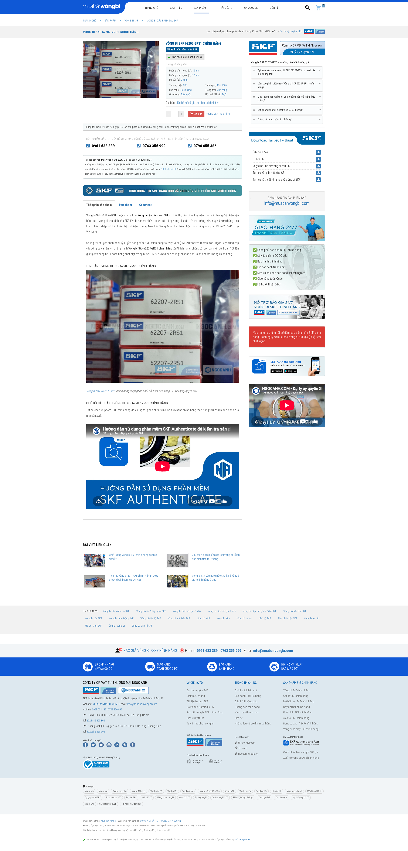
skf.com (242, 748)
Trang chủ (151, 7)
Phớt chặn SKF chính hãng (297, 712)
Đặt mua (197, 114)
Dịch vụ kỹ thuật (195, 718)
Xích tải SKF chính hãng (296, 718)
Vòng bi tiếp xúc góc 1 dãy (187, 611)
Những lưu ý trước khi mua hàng (253, 723)
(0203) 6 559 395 (96, 731)
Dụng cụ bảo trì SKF (142, 625)
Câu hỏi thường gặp (246, 701)
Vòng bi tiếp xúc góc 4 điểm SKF (259, 611)
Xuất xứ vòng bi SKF (220, 797)
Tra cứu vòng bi (281, 797)
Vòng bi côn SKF (93, 618)
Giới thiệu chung (196, 695)
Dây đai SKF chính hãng (296, 706)
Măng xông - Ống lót (294, 791)
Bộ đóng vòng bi (201, 797)
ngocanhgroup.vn (248, 753)
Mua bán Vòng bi (108, 821)
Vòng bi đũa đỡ (156, 791)
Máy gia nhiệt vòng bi (165, 797)
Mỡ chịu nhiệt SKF (314, 791)
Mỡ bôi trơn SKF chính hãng (298, 701)
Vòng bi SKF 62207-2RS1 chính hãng (111, 32)
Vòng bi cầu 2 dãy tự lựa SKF (151, 611)
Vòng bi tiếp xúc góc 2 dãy (222, 611)
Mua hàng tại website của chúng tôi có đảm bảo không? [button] (284, 98)
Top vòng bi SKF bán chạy (131, 804)
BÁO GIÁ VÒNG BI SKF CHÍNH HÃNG (150, 650)
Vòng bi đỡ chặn (188, 791)
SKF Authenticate (169, 169)
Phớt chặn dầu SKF (287, 618)
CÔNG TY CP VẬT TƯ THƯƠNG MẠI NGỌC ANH (161, 821)
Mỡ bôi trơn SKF (93, 625)
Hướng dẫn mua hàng (218, 113)
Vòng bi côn (103, 791)
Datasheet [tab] (125, 205)
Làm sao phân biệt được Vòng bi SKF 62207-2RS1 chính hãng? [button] (284, 85)
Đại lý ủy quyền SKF (197, 690)
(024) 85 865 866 (96, 720)
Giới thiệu (176, 7)
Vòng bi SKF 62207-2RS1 (101, 391)
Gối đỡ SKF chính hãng (295, 695)
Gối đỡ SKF (265, 618)
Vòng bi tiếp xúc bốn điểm (210, 791)
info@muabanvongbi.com (287, 203)
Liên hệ (274, 7)
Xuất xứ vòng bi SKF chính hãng (301, 757)
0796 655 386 (205, 145)
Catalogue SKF (264, 797)
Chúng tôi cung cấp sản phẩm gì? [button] (273, 119)
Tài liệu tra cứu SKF (197, 701)
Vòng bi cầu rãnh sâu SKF (116, 611)
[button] (307, 7)
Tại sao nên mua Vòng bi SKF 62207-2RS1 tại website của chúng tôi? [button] (284, 72)
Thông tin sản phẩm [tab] (99, 205)
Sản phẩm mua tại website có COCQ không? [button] (278, 109)
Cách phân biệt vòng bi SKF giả (300, 752)
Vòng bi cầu (89, 791)
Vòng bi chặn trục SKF (294, 611)
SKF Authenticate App (107, 804)
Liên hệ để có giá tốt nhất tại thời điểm (198, 102)
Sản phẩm (200, 7)
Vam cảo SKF (184, 797)
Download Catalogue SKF (201, 706)
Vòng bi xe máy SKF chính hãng (301, 729)
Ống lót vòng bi (117, 625)
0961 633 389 (103, 145)
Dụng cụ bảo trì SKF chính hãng (300, 723)
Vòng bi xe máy (244, 618)
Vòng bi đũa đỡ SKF (150, 618)
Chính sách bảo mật (246, 690)
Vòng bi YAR (203, 618)
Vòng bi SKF (89, 804)
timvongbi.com (246, 742)
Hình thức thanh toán (247, 712)
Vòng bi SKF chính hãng (296, 690)
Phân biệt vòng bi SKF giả (243, 797)
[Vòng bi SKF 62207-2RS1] (162, 326)
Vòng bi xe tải (311, 618)
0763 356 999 (154, 145)
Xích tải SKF (147, 797)
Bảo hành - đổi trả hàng (248, 695)
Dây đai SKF (131, 797)
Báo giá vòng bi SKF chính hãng (204, 712)
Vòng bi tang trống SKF (121, 618)
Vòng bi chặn (172, 791)
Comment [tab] (145, 205)
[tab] (287, 72)
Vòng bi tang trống (119, 791)
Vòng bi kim (223, 618)
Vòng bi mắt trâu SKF (179, 618)
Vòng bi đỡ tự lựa (138, 791)
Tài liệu (225, 7)
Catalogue (251, 7)
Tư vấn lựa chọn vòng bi (200, 723)
